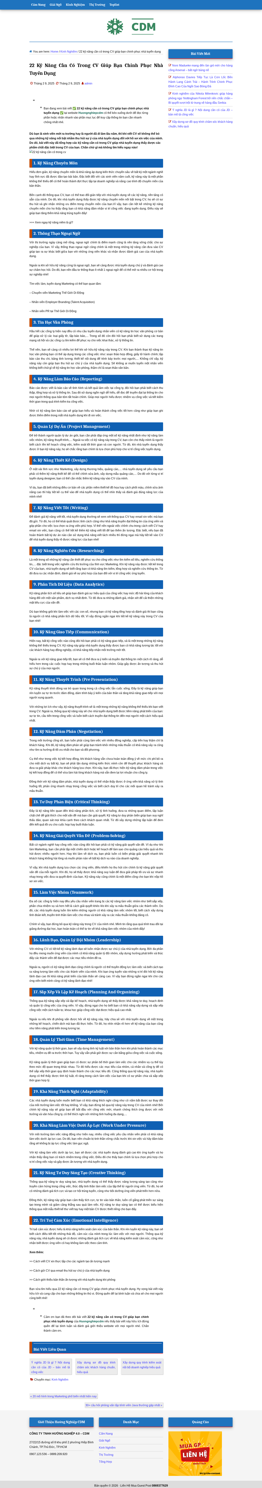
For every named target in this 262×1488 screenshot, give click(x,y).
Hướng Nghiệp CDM (131, 27)
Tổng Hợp (105, 1461)
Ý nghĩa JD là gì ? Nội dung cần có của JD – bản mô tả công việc (50, 1367)
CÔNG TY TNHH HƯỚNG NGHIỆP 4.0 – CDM (59, 1433)
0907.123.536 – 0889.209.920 (48, 1454)
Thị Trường (106, 1454)
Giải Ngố (104, 1440)
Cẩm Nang (106, 1433)
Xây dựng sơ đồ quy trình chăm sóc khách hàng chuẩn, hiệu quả (96, 1367)
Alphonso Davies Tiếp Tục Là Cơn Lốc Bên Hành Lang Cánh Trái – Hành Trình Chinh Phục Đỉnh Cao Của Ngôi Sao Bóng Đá (200, 82)
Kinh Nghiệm (60, 1379)
